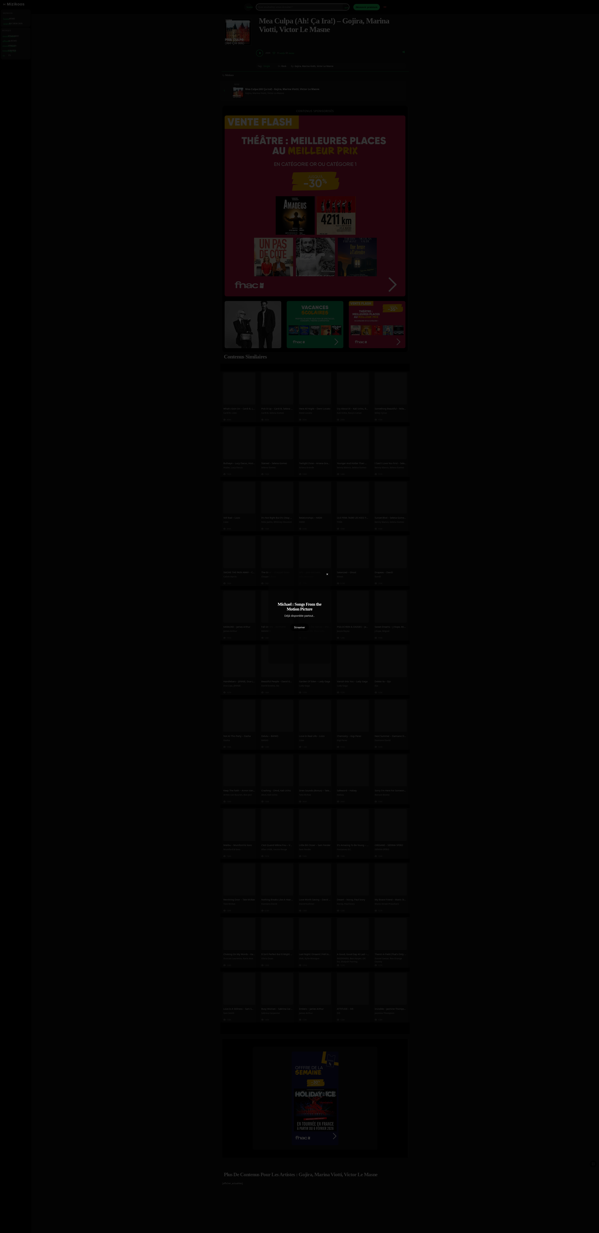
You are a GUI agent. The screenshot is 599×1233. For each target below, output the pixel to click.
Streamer (299, 627)
